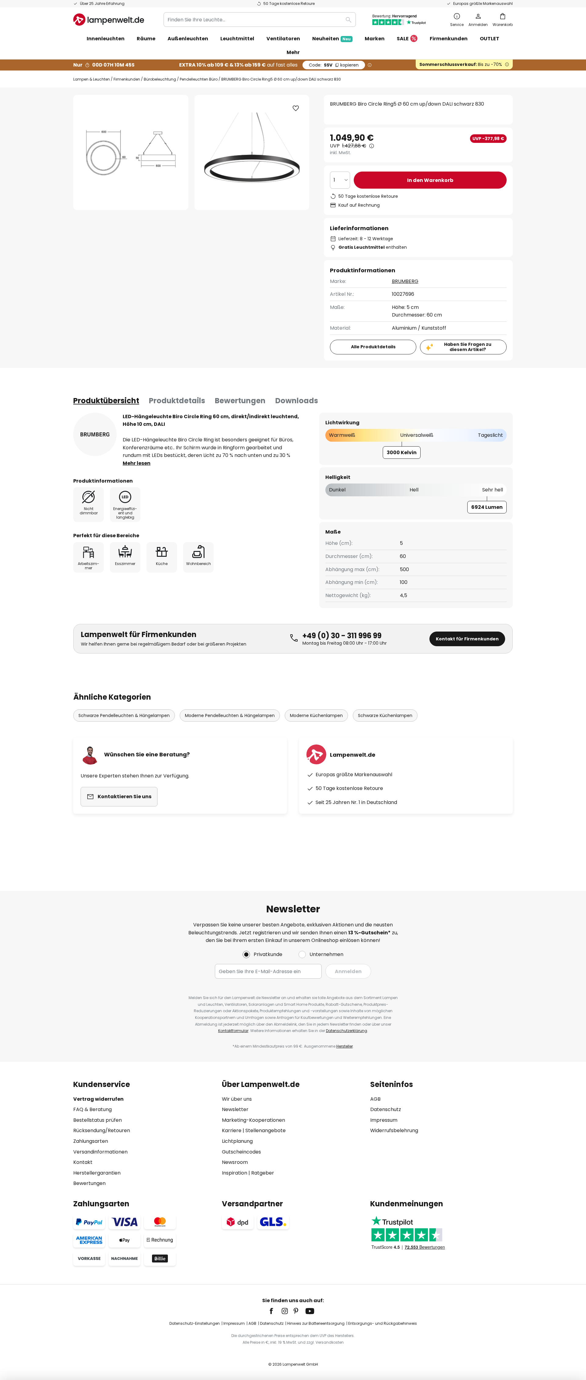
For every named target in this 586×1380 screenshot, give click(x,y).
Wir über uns (237, 1099)
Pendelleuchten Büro (199, 79)
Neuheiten (331, 38)
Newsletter (235, 1109)
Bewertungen (240, 401)
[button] (296, 108)
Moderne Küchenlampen (316, 715)
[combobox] (260, 20)
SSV (334, 65)
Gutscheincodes (241, 1151)
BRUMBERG (405, 281)
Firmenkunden (127, 79)
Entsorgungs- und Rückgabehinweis (382, 1323)
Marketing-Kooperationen (253, 1120)
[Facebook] (275, 1311)
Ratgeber (262, 1172)
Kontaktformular (233, 1030)
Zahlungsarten (90, 1141)
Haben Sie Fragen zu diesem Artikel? (467, 347)
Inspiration (234, 1172)
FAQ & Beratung (92, 1109)
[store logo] (108, 19)
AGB (375, 1099)
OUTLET (489, 38)
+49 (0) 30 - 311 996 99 (342, 636)
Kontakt (82, 1162)
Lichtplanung (237, 1141)
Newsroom (235, 1162)
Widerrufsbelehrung (394, 1130)
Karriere (231, 1130)
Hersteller (344, 1046)
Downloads (296, 401)
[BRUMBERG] (95, 434)
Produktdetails (177, 401)
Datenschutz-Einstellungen (194, 1323)
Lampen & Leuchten (91, 79)
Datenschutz (385, 1109)
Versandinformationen (100, 1151)
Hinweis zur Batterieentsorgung (316, 1323)
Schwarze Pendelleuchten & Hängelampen (124, 715)
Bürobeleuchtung (160, 79)
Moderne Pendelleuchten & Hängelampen (230, 715)
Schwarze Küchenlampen (385, 715)
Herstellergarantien (97, 1172)
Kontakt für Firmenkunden (467, 639)
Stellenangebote (265, 1130)
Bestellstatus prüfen (97, 1120)
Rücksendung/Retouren (101, 1130)
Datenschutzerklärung (346, 1030)
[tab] (106, 401)
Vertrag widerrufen (98, 1099)
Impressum (383, 1120)
